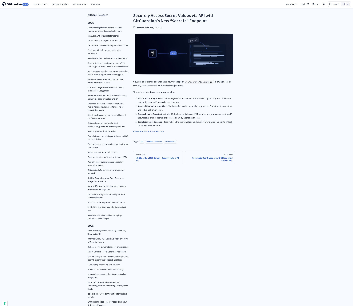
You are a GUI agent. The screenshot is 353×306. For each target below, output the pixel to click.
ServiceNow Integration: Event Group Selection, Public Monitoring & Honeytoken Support (108, 73)
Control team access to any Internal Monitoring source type (108, 146)
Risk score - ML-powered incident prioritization (108, 247)
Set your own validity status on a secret (104, 40)
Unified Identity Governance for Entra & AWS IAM (107, 209)
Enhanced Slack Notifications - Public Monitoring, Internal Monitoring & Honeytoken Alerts (108, 285)
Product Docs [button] (40, 4)
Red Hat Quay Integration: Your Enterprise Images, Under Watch (106, 180)
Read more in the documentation (148, 131)
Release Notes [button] (79, 4)
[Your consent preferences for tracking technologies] (4, 303)
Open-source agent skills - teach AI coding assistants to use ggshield (105, 89)
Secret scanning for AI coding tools (102, 152)
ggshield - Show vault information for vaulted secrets (107, 295)
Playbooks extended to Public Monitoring (105, 269)
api (142, 141)
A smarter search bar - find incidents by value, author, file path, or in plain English (107, 97)
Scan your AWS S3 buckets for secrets (103, 36)
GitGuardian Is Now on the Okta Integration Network (106, 172)
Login (303, 4)
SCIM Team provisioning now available (104, 265)
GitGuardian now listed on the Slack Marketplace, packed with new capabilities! (106, 125)
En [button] (316, 4)
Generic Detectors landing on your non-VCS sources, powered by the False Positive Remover (108, 65)
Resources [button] (290, 4)
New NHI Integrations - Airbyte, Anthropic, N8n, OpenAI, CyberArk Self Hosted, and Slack (108, 258)
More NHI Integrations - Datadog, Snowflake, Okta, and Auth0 (107, 232)
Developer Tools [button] (59, 4)
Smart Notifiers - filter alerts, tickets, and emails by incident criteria (105, 81)
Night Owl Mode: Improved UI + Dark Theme (106, 202)
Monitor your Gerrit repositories (102, 131)
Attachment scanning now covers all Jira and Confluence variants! (107, 116)
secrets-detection (154, 141)
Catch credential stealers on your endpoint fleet (108, 45)
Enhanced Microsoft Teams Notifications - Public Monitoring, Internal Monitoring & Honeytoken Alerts (106, 107)
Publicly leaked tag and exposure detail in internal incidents (105, 163)
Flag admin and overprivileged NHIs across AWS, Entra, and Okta (108, 138)
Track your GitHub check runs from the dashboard (104, 52)
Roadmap (95, 4)
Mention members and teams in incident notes (107, 58)
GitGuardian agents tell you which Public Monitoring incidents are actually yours (105, 29)
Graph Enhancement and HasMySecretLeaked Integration (107, 276)
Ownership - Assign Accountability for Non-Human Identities (106, 196)
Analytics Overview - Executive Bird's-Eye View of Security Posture (108, 240)
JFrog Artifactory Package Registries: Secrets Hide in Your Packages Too (107, 188)
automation (170, 141)
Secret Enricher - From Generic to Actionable (107, 252)
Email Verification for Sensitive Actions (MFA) (107, 157)
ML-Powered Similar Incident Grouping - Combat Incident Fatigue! (105, 217)
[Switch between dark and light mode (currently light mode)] (324, 4)
